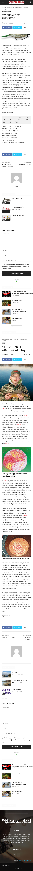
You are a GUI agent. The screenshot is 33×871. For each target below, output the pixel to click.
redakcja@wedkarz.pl (25, 860)
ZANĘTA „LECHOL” (17, 318)
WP (6, 23)
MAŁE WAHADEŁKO (17, 198)
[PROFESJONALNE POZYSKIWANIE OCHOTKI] (6, 312)
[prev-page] (3, 224)
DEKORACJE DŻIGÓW (18, 207)
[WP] (3, 23)
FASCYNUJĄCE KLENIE (24, 164)
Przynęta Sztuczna (14, 7)
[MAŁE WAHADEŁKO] (6, 201)
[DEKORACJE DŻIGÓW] (6, 210)
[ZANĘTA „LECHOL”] (6, 320)
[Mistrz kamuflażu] (6, 303)
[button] (3, 2)
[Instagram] (18, 855)
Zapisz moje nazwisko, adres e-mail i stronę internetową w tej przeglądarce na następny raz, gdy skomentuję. (16, 266)
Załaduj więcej (15, 327)
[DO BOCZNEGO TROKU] (6, 218)
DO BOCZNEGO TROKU (18, 215)
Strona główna (5, 7)
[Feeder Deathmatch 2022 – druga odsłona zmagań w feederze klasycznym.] (6, 294)
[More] (25, 27)
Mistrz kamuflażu (17, 300)
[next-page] (6, 224)
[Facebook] (14, 855)
